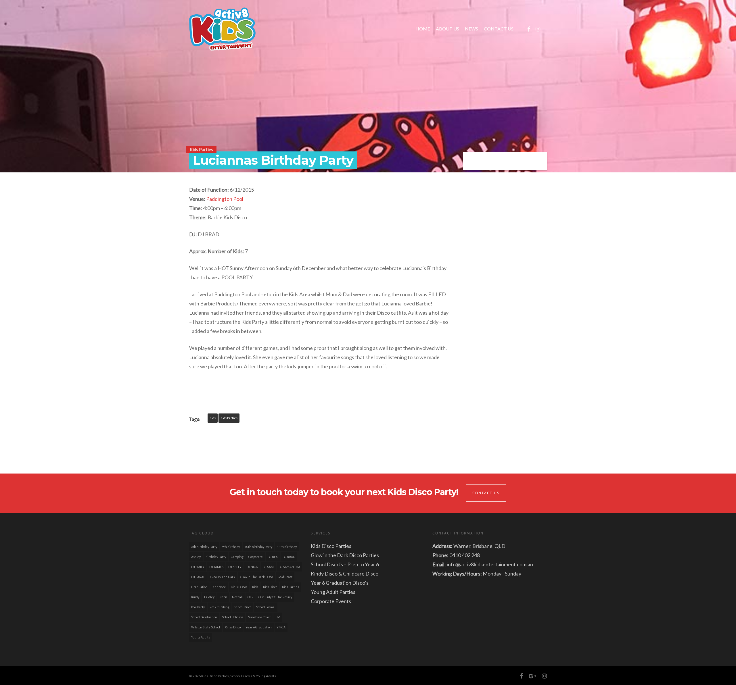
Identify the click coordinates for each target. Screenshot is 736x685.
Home (422, 28)
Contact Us (498, 28)
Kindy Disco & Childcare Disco (344, 573)
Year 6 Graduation (259, 627)
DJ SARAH (198, 577)
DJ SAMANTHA (289, 567)
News (471, 28)
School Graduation (204, 617)
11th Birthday (287, 547)
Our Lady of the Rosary (275, 597)
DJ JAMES (216, 567)
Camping (237, 557)
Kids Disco (270, 587)
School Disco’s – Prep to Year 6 (345, 564)
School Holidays (232, 617)
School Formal (265, 607)
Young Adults (200, 637)
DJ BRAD (289, 557)
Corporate (255, 557)
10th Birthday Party (258, 547)
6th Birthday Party (204, 547)
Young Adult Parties (333, 592)
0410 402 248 (464, 555)
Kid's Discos (239, 587)
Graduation (199, 587)
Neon (223, 597)
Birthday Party (216, 557)
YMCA (281, 627)
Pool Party (198, 607)
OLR (251, 597)
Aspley (196, 557)
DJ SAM (268, 567)
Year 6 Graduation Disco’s (340, 583)
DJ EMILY (197, 567)
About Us (447, 28)
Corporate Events (331, 601)
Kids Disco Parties (331, 546)
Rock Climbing (219, 607)
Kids (213, 418)
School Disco (242, 607)
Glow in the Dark (222, 577)
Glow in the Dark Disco (256, 577)
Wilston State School (205, 627)
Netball (237, 597)
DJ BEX (273, 557)
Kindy (195, 597)
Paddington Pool (224, 199)
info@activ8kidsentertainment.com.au (490, 564)
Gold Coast (285, 577)
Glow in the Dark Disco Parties (345, 555)
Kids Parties (201, 149)
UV (277, 617)
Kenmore (219, 587)
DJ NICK (252, 567)
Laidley (209, 597)
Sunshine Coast (259, 617)
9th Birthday (231, 547)
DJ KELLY (234, 567)
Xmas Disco (233, 627)
